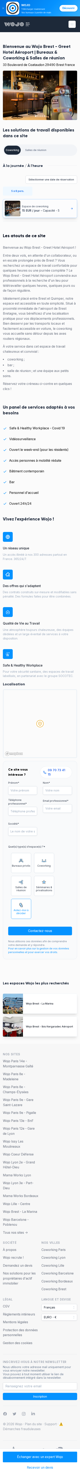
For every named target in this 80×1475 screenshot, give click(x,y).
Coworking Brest (53, 1289)
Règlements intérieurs (19, 1314)
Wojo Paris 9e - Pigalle (19, 1113)
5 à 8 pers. (17, 191)
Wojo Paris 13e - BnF (18, 1121)
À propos (9, 1250)
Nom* (46, 782)
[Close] (3, 8)
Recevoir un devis (40, 1467)
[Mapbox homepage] (14, 753)
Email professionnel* (56, 800)
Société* (13, 823)
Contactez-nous (40, 931)
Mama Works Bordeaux (20, 1196)
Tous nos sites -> (15, 1233)
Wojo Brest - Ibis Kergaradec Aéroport (49, 1026)
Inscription (40, 1396)
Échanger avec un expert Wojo (40, 1457)
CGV (6, 1306)
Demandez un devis (17, 1266)
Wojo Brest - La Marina (39, 1003)
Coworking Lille (52, 1266)
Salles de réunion (35, 150)
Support (50, 1424)
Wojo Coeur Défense (18, 1154)
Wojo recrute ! (13, 1258)
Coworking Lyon (53, 1258)
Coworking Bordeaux (57, 1281)
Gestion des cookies (17, 1343)
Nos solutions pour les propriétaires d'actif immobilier (19, 1278)
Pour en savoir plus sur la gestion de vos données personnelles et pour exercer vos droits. (38, 950)
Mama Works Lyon (17, 1175)
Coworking (12, 150)
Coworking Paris (53, 1250)
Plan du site (33, 1424)
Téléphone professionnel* (17, 801)
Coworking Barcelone (57, 1273)
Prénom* (13, 782)
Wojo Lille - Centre (16, 1204)
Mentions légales (15, 1322)
